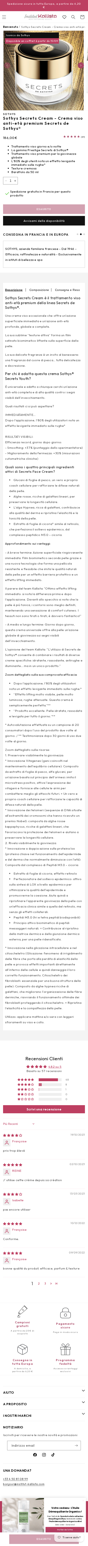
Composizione (39, 290)
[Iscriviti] (76, 1445)
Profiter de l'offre (65, 1529)
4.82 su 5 (54, 1067)
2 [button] (39, 1283)
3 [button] (45, 1283)
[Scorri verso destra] (81, 65)
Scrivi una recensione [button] (44, 1109)
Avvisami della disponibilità (44, 221)
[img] (12, 1135)
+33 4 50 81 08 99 (15, 1479)
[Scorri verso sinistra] (7, 65)
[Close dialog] (83, 1501)
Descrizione (14, 290)
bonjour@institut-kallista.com (23, 1484)
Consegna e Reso (67, 290)
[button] (73, 17)
